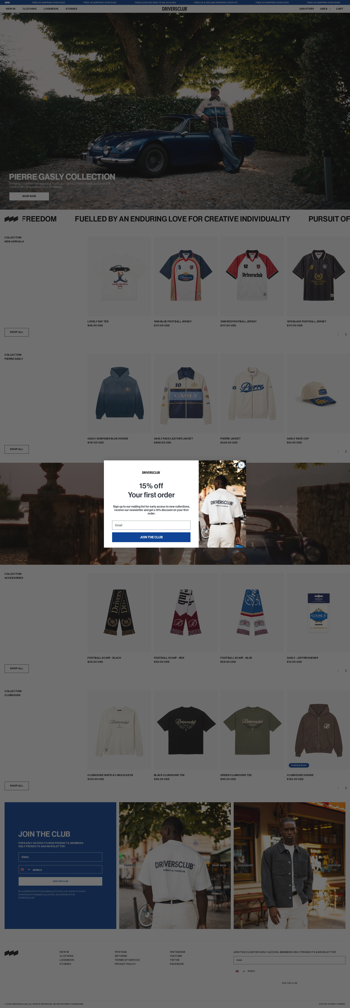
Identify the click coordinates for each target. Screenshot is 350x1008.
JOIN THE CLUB (151, 537)
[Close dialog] (241, 465)
